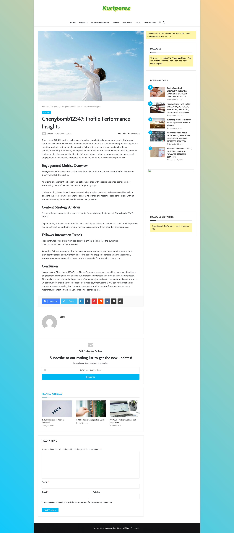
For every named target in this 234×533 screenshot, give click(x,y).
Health (116, 22)
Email (45, 492)
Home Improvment (100, 22)
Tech (138, 22)
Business (83, 22)
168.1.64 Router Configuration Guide (90, 420)
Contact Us (150, 22)
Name (45, 482)
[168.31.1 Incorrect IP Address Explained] (57, 408)
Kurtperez (55, 106)
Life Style (127, 22)
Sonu (49, 134)
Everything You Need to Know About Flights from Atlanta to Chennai (179, 122)
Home (73, 22)
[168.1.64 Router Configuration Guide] (91, 408)
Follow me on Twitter (161, 217)
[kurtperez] (117, 9)
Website (96, 492)
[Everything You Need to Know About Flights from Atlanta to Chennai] (157, 123)
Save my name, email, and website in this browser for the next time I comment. (78, 502)
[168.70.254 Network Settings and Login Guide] (124, 408)
